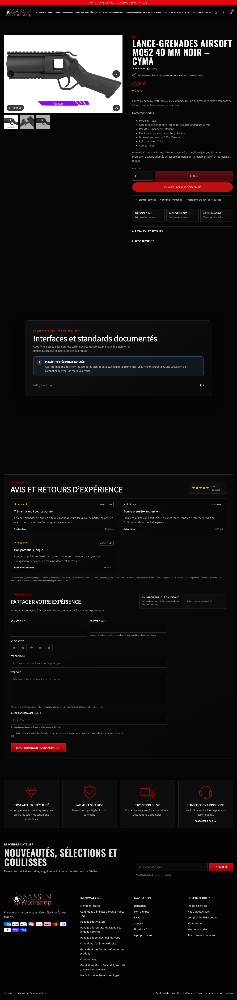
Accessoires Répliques (88, 12)
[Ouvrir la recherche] (216, 12)
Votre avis (17, 672)
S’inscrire (221, 867)
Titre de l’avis (17, 656)
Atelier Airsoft (173, 12)
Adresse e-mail (98, 621)
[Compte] (223, 12)
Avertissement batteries (201, 935)
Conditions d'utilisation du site (98, 943)
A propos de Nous (144, 935)
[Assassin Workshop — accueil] (33, 899)
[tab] (11, 122)
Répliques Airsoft (65, 12)
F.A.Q (137, 917)
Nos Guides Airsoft (198, 911)
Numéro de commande (26, 713)
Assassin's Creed (44, 12)
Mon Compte (141, 911)
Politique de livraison (92, 921)
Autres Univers (200, 12)
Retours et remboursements (209, 993)
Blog (187, 12)
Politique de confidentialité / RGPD (100, 937)
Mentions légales (90, 905)
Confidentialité (163, 993)
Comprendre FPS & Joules (203, 917)
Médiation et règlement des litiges (99, 975)
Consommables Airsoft (138, 12)
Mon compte (195, 923)
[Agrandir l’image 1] (63, 74)
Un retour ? (140, 929)
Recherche (140, 905)
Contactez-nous (205, 821)
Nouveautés (160, 12)
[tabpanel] (63, 74)
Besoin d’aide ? (144, 241)
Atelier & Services (197, 905)
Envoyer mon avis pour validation (38, 747)
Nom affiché (18, 621)
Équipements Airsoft (113, 12)
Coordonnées (88, 959)
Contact (138, 923)
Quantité (136, 168)
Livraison (229, 993)
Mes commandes (197, 929)
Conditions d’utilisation (183, 993)
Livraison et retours (149, 231)
